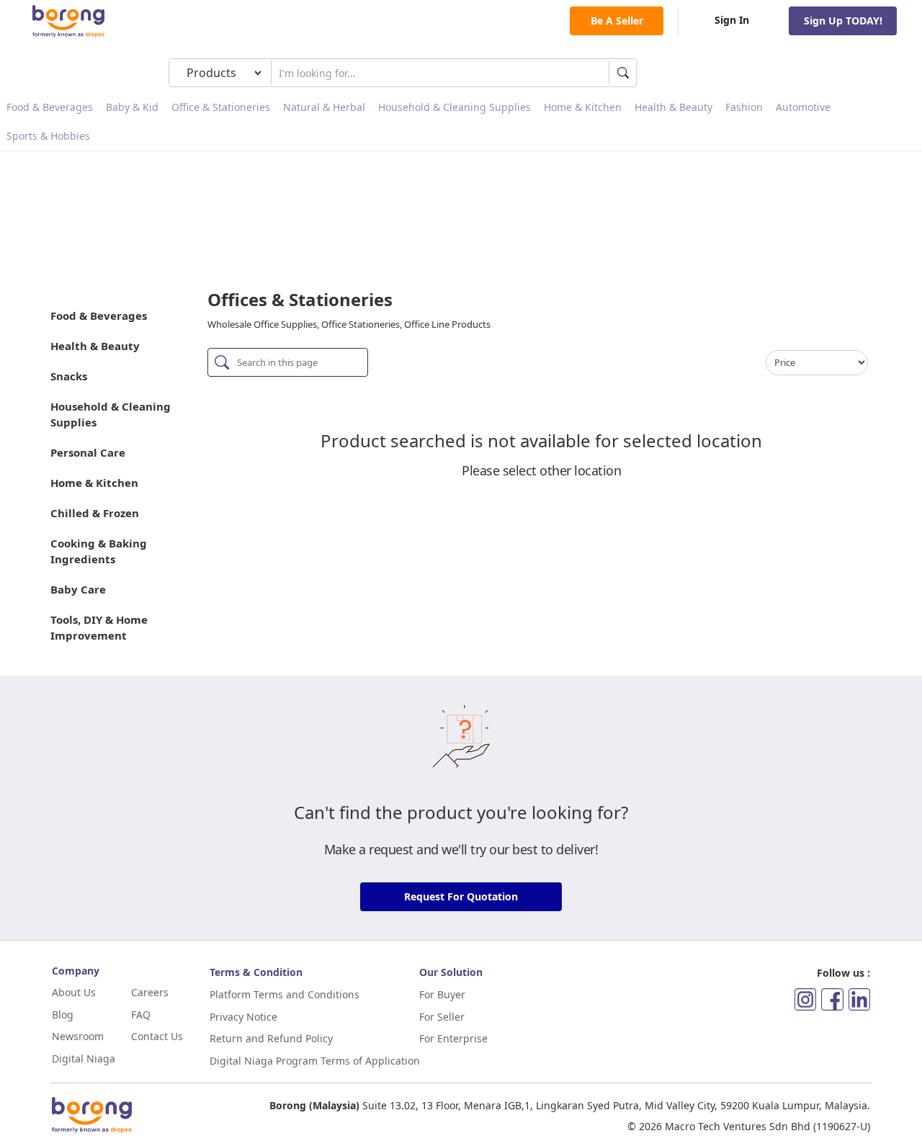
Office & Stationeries (220, 107)
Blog (62, 1014)
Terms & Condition (256, 972)
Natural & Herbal (324, 107)
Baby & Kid (132, 107)
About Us (74, 992)
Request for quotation (461, 896)
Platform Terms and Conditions (284, 994)
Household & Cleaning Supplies (454, 107)
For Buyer (442, 994)
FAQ (141, 1014)
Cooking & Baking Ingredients (98, 551)
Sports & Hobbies (48, 136)
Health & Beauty (673, 107)
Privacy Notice (243, 1017)
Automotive (803, 107)
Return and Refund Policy (271, 1038)
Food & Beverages (49, 107)
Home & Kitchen (583, 107)
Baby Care (78, 589)
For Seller (442, 1017)
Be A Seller (617, 20)
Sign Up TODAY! (843, 20)
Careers (150, 992)
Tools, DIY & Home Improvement (99, 627)
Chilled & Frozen (94, 513)
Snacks (68, 376)
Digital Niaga (83, 1058)
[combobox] (440, 73)
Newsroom (78, 1036)
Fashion (744, 107)
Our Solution (451, 972)
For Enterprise (453, 1038)
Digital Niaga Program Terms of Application (315, 1060)
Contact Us (157, 1036)
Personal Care (87, 452)
